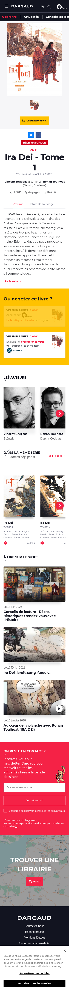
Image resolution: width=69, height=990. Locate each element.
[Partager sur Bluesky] (31, 135)
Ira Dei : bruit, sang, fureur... (27, 673)
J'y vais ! (35, 881)
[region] (34, 968)
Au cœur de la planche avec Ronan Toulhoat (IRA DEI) (33, 727)
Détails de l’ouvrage (41, 204)
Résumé (18, 204)
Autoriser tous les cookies (34, 983)
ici (16, 826)
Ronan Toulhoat (54, 181)
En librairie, (25, 341)
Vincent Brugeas (15, 181)
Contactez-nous (34, 925)
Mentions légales (34, 937)
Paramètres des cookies (34, 973)
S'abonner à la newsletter (34, 943)
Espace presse (34, 931)
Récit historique (34, 142)
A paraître (9, 17)
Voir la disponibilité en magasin (22, 345)
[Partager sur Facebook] (38, 135)
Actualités (31, 17)
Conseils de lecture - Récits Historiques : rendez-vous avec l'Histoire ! (29, 616)
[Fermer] (65, 951)
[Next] (60, 413)
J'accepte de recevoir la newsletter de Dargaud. (37, 810)
